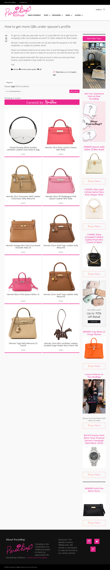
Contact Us (23, 2)
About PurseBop (10, 2)
